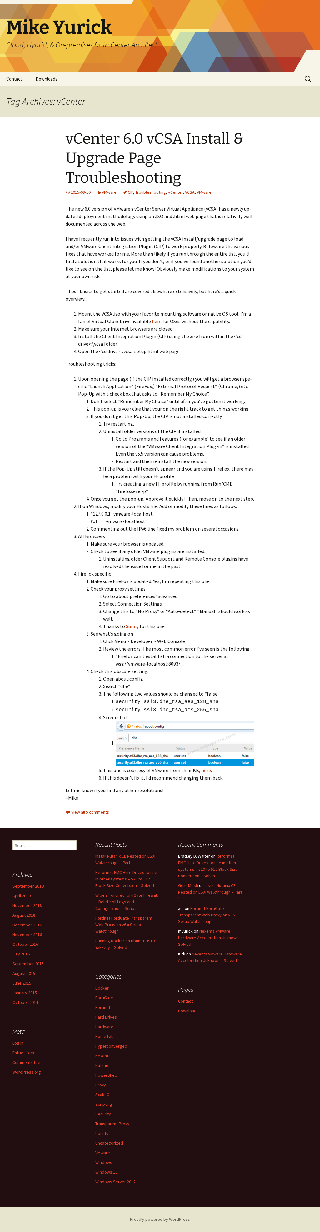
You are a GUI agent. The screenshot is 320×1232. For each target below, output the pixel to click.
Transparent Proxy (112, 1123)
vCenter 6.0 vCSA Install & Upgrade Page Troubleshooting (154, 158)
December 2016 (27, 925)
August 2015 (23, 973)
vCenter (175, 192)
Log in (17, 1043)
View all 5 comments (90, 812)
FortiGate (104, 997)
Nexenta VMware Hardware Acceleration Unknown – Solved (210, 937)
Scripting (103, 1104)
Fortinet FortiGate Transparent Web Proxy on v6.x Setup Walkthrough (123, 924)
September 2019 (28, 886)
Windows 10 (106, 1172)
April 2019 (21, 896)
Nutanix (102, 1065)
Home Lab (104, 1036)
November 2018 (27, 905)
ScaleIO (102, 1094)
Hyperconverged (111, 1046)
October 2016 (25, 944)
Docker (102, 988)
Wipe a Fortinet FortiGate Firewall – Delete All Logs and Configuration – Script (126, 901)
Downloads (47, 79)
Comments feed (27, 1062)
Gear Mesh (188, 885)
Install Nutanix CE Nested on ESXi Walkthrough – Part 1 (210, 892)
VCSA (190, 192)
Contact (14, 79)
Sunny (133, 626)
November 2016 (27, 934)
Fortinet (102, 1007)
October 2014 (25, 1002)
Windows (103, 1162)
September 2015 (28, 963)
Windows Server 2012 (115, 1182)
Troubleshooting (150, 192)
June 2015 (21, 983)
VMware (109, 192)
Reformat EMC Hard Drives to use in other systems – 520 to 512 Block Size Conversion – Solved (126, 879)
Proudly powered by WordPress (160, 1219)
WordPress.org (26, 1072)
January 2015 (24, 992)
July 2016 (21, 954)
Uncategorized (109, 1143)
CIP (130, 192)
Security (103, 1114)
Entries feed (24, 1052)
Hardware (104, 1027)
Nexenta (103, 1056)
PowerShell (106, 1075)
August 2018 (23, 915)
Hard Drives (106, 1017)
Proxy (100, 1085)
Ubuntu (101, 1133)
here (157, 321)
